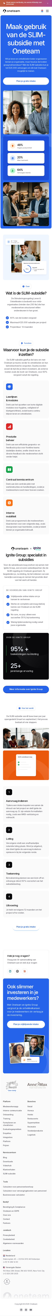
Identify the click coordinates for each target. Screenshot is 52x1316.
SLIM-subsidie (9, 1174)
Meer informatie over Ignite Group (26, 689)
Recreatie (32, 1127)
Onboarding (8, 1114)
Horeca (31, 1110)
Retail (30, 1106)
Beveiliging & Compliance (14, 1207)
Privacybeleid (9, 1235)
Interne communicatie (12, 1110)
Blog (5, 1157)
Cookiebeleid (9, 1239)
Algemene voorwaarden (13, 1243)
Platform (6, 1141)
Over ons (7, 1215)
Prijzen (6, 1145)
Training (6, 1119)
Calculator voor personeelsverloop (18, 1187)
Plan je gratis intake (26, 81)
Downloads (8, 1161)
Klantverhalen (9, 1170)
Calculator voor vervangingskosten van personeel (24, 1191)
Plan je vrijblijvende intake (26, 1024)
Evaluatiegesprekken (12, 1129)
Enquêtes (7, 1133)
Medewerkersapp (10, 1106)
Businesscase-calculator (14, 1195)
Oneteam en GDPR (11, 1211)
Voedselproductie (35, 1131)
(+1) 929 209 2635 (10, 1273)
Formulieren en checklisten (9, 1124)
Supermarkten (34, 1123)
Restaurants (33, 1119)
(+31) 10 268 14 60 (10, 1262)
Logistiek (31, 1135)
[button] (42, 11)
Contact (6, 1219)
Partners (6, 1223)
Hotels (30, 1114)
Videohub (7, 1165)
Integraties (7, 1137)
